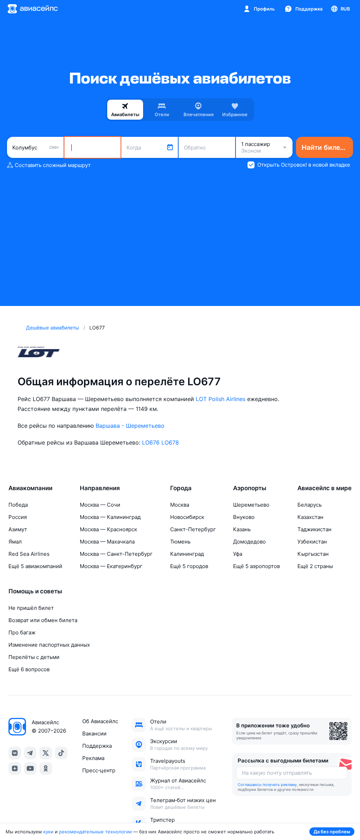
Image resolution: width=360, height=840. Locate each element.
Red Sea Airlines (29, 554)
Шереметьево (251, 504)
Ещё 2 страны (315, 566)
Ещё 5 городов (189, 566)
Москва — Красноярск (108, 529)
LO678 (170, 442)
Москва (179, 504)
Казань (242, 529)
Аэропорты (249, 488)
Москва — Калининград (110, 517)
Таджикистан (314, 529)
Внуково (244, 517)
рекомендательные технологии (95, 831)
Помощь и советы (35, 591)
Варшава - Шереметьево (130, 425)
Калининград (187, 554)
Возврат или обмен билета (42, 620)
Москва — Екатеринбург (111, 566)
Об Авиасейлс (100, 721)
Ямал (15, 541)
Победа (18, 504)
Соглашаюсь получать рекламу (267, 784)
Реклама (93, 758)
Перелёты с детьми (33, 657)
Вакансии (94, 733)
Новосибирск (187, 517)
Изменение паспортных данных (49, 644)
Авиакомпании (30, 488)
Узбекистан (312, 541)
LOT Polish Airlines (220, 398)
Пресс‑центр (98, 770)
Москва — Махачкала (107, 541)
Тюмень (180, 541)
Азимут (17, 529)
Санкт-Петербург (193, 529)
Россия (17, 517)
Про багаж (22, 632)
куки (48, 831)
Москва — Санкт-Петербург (116, 554)
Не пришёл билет (31, 608)
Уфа (237, 554)
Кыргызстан (313, 554)
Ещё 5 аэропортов (256, 566)
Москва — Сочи (100, 504)
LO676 (151, 442)
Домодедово (249, 541)
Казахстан (310, 517)
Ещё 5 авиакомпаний (35, 566)
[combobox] (35, 147)
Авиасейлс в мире (324, 488)
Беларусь (309, 504)
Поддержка (97, 745)
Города (181, 488)
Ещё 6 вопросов (29, 669)
